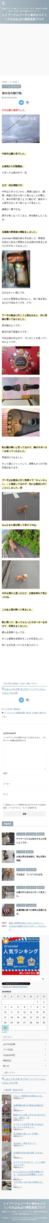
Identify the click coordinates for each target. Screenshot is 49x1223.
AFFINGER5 (32, 1219)
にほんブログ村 (10, 693)
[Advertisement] (24, 49)
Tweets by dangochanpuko (15, 986)
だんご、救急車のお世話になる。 (28, 1096)
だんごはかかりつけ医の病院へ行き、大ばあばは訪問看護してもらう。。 (28, 1174)
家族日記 (17, 709)
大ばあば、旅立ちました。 (25, 1143)
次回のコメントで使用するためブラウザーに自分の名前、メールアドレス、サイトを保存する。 (24, 806)
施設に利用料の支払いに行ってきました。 (27, 923)
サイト (5, 794)
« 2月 (4, 1031)
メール (6, 784)
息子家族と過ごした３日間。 (26, 1133)
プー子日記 (8, 709)
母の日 (28, 713)
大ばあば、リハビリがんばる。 (30, 874)
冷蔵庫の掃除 (20, 713)
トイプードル (9, 713)
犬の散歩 (35, 713)
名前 (5, 773)
